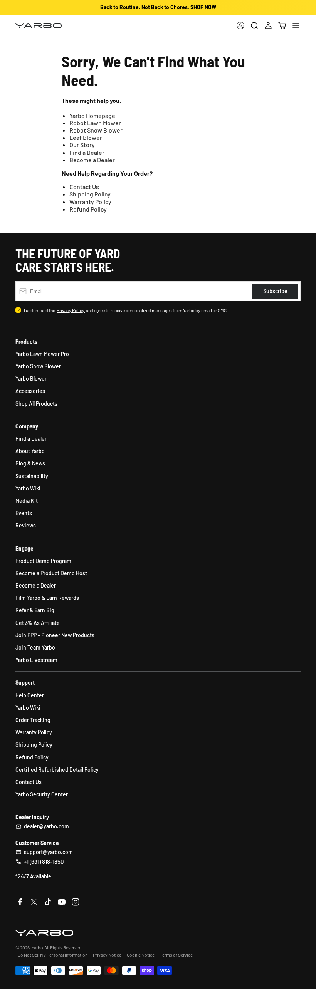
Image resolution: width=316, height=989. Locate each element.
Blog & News (30, 463)
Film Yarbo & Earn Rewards (47, 597)
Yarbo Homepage (92, 115)
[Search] (254, 25)
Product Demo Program (43, 560)
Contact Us (84, 186)
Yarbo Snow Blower (38, 366)
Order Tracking (32, 720)
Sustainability (31, 476)
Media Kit (26, 500)
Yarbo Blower (31, 378)
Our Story (82, 144)
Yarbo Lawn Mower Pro (42, 354)
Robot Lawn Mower (95, 122)
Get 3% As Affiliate (37, 623)
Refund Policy (88, 209)
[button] (282, 25)
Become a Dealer (92, 159)
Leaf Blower (85, 137)
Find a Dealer (86, 152)
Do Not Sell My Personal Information (52, 954)
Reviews (25, 525)
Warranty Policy (90, 201)
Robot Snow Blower (96, 130)
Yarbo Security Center (41, 794)
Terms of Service (176, 954)
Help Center (29, 695)
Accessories (30, 391)
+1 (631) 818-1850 (44, 861)
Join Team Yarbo (35, 647)
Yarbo (37, 947)
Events (23, 513)
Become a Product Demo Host (51, 573)
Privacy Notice (107, 954)
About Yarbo (30, 451)
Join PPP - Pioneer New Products (54, 635)
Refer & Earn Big (34, 610)
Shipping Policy (90, 194)
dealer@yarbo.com (46, 826)
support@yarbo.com (48, 852)
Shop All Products (36, 403)
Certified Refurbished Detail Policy (57, 769)
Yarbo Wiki (27, 488)
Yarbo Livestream (36, 660)
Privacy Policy (71, 310)
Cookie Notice (141, 954)
